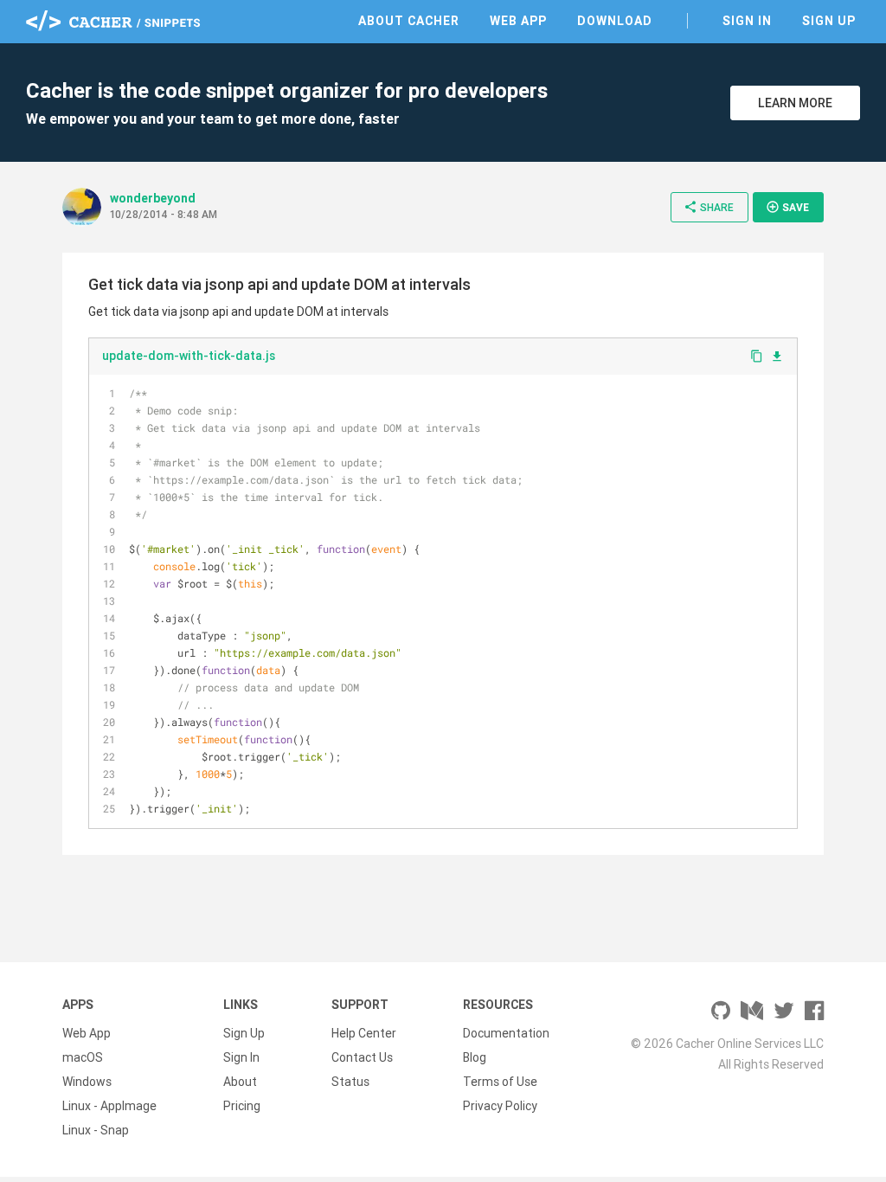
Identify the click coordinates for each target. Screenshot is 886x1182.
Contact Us (362, 1057)
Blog (474, 1057)
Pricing (241, 1106)
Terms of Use (500, 1081)
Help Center (363, 1033)
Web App (518, 21)
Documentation (506, 1033)
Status (350, 1081)
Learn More (795, 103)
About (240, 1081)
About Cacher (408, 21)
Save (787, 207)
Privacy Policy (500, 1106)
